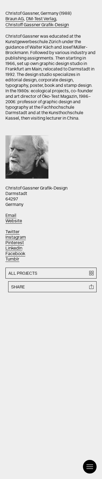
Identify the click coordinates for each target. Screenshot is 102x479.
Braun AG (14, 19)
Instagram (15, 237)
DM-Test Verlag (41, 19)
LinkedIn (13, 248)
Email (10, 216)
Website (13, 221)
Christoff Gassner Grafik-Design (37, 25)
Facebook (15, 254)
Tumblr (12, 259)
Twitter (12, 232)
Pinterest (14, 243)
